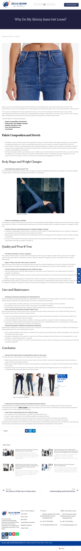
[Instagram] (6, 534)
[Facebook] (3, 534)
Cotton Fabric (24, 528)
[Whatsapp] (17, 534)
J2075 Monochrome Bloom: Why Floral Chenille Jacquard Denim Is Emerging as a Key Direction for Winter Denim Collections (27, 466)
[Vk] (3, 537)
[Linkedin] (10, 534)
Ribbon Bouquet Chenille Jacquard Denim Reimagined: (64, 465)
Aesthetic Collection (26, 525)
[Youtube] (13, 534)
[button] (44, 4)
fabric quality (23, 407)
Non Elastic (24, 519)
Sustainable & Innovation (28, 522)
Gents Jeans (24, 516)
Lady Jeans (24, 514)
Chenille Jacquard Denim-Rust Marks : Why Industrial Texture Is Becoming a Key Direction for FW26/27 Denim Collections (66, 451)
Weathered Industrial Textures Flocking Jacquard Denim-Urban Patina (26, 450)
